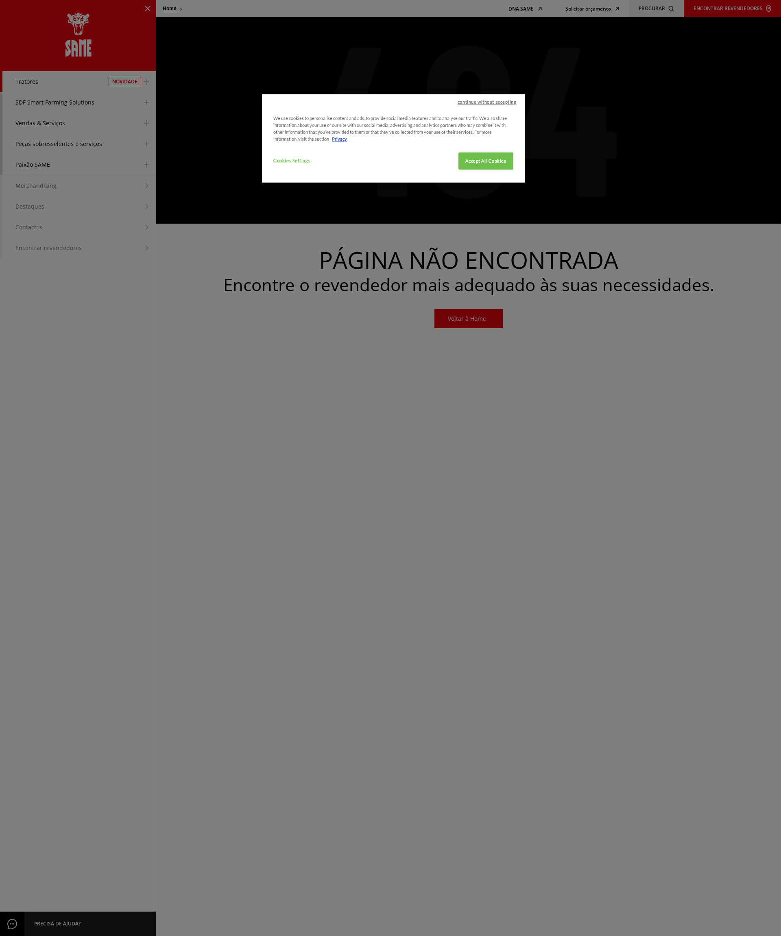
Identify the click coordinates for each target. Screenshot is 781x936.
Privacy (339, 138)
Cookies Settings (291, 160)
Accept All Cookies (485, 160)
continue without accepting (487, 101)
